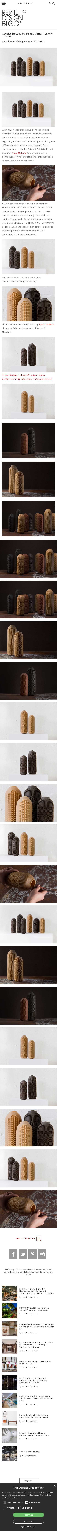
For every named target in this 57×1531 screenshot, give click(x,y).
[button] (5, 1502)
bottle (19, 1269)
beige (13, 1269)
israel (49, 1269)
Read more (18, 1498)
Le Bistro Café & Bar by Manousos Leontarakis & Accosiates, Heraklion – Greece (36, 1291)
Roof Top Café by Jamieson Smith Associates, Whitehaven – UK (36, 1398)
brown (25, 1269)
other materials (17, 1272)
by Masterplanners (27, 1455)
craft (31, 1269)
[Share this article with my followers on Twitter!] (23, 1254)
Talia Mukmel (19, 153)
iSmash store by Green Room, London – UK (35, 1362)
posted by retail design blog (16, 41)
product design (38, 1272)
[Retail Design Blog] (28, 18)
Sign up (28, 3)
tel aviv (50, 1272)
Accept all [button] (28, 1515)
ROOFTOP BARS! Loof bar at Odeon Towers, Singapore (34, 1309)
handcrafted (39, 1269)
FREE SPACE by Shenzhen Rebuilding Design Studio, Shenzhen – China (33, 1380)
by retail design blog (28, 1297)
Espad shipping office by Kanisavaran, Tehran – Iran (34, 1434)
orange (7, 1272)
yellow (28, 1274)
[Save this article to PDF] (42, 1254)
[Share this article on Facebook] (13, 1254)
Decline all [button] (28, 1521)
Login (19, 3)
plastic (28, 1272)
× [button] (55, 1486)
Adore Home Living (29, 1452)
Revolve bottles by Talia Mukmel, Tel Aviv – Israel (27, 35)
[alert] (28, 1507)
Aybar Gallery (46, 324)
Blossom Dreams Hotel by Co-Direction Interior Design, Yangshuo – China (36, 1344)
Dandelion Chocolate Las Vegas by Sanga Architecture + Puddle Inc (37, 1327)
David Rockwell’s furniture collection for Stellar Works (34, 1416)
